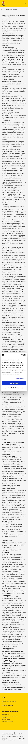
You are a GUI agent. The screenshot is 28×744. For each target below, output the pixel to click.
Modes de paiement (7, 705)
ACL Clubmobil (6, 719)
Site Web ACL (5, 714)
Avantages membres (7, 721)
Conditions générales (8, 733)
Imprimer (4, 738)
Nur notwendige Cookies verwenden (14, 387)
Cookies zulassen (14, 383)
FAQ (3, 703)
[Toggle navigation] (25, 3)
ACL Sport (5, 717)
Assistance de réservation (9, 701)
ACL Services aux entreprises (10, 716)
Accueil (4, 700)
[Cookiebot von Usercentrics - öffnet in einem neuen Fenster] (20, 355)
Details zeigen (20, 378)
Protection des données (8, 740)
